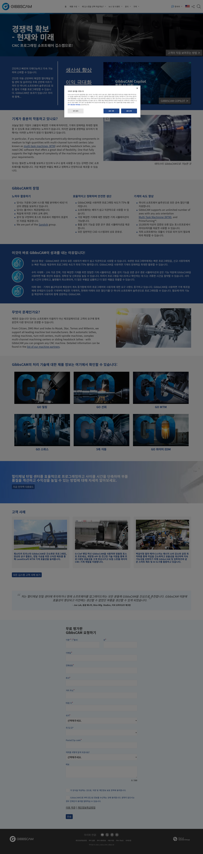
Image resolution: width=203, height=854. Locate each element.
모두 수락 (129, 111)
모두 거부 (111, 111)
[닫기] (137, 88)
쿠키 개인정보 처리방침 (74, 105)
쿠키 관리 (75, 111)
